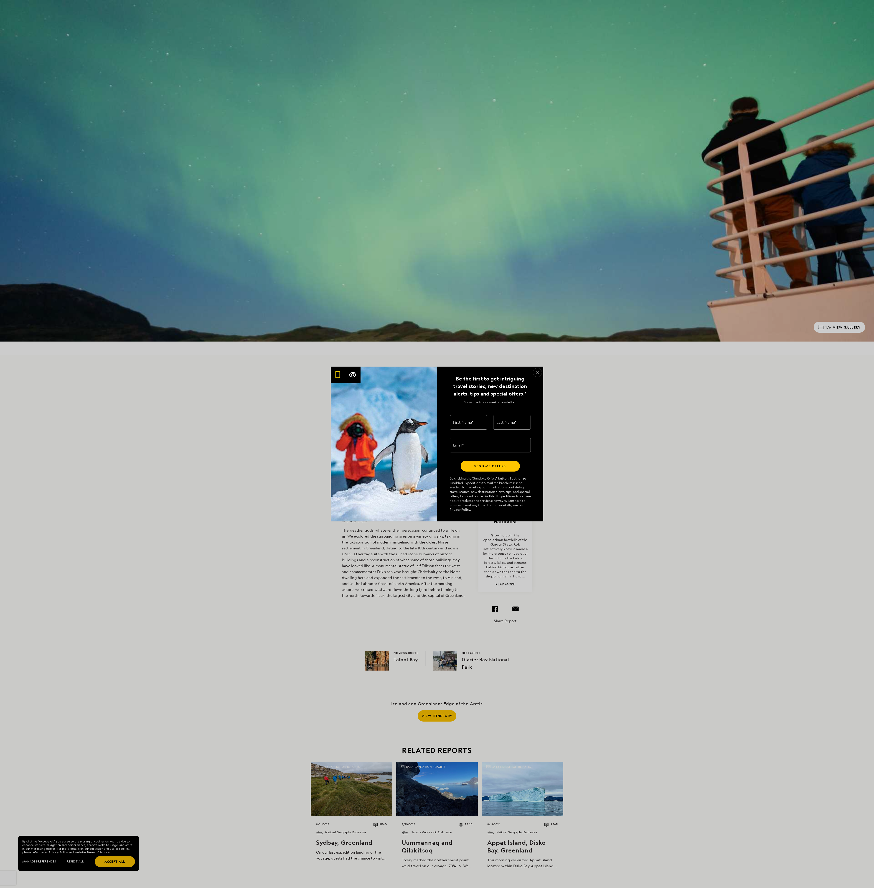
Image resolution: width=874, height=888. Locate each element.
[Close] (537, 372)
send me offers (490, 466)
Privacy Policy (460, 509)
